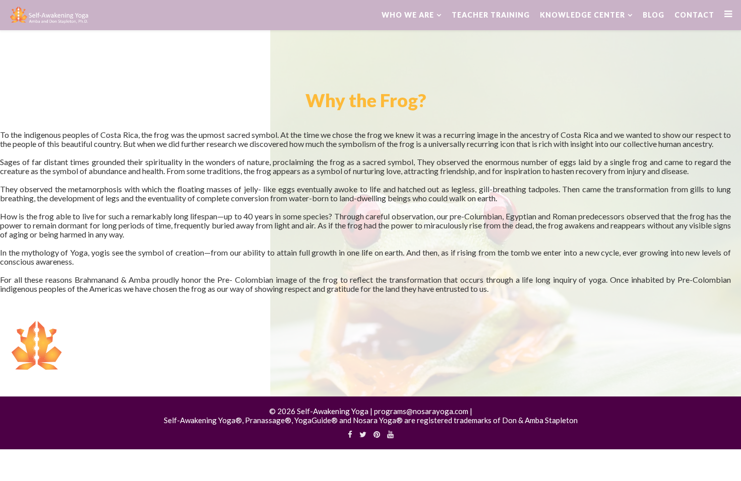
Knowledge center (582, 15)
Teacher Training (491, 15)
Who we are (408, 15)
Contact (694, 15)
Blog (653, 15)
